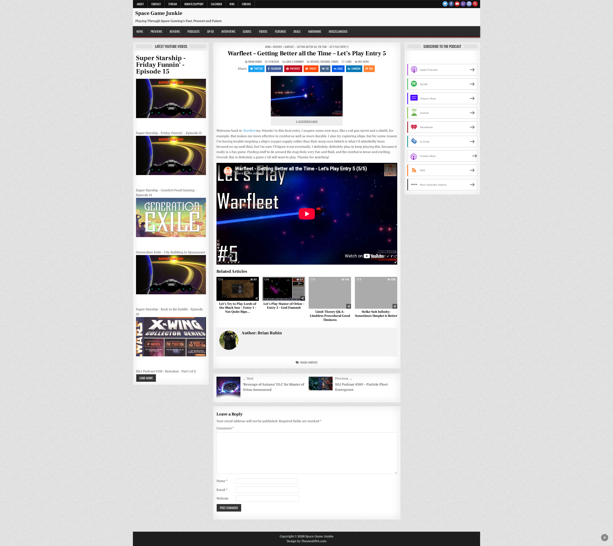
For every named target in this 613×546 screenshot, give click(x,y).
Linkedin (356, 68)
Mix (371, 68)
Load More (146, 377)
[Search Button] (475, 3)
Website (222, 498)
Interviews (228, 31)
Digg (340, 68)
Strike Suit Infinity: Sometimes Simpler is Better (376, 314)
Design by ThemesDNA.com (306, 541)
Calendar (216, 4)
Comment (225, 428)
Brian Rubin (255, 61)
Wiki (231, 4)
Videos (263, 31)
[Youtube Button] (457, 3)
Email (221, 490)
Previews (156, 31)
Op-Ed (210, 31)
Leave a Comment (295, 61)
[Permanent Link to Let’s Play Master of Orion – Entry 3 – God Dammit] (283, 289)
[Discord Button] (469, 3)
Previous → (343, 378)
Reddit (313, 68)
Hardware (314, 31)
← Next (248, 378)
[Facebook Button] (451, 3)
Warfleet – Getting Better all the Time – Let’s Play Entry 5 (307, 53)
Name (221, 481)
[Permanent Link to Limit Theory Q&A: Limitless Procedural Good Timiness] (330, 293)
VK (327, 68)
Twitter (258, 68)
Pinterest (295, 68)
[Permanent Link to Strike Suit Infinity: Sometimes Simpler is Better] (376, 293)
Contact (156, 4)
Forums (246, 4)
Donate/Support (194, 4)
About (140, 4)
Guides (247, 31)
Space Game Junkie (158, 13)
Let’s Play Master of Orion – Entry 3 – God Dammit (283, 306)
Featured (280, 31)
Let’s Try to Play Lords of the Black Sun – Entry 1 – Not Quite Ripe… (237, 308)
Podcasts (193, 31)
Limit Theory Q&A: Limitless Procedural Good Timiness (330, 316)
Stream (172, 4)
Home (268, 47)
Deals (297, 31)
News (139, 31)
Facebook (276, 68)
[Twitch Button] (463, 3)
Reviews (175, 31)
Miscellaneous (338, 31)
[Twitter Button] (445, 3)
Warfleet (313, 362)
